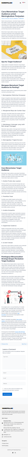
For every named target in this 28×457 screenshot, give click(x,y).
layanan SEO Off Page (20, 331)
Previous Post (4, 344)
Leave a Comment (5, 18)
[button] (20, 3)
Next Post (24, 344)
